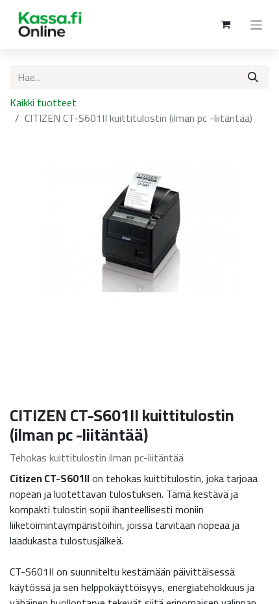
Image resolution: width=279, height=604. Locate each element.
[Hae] (253, 77)
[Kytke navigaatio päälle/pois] (256, 24)
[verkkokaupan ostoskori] (225, 24)
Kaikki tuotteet (43, 102)
